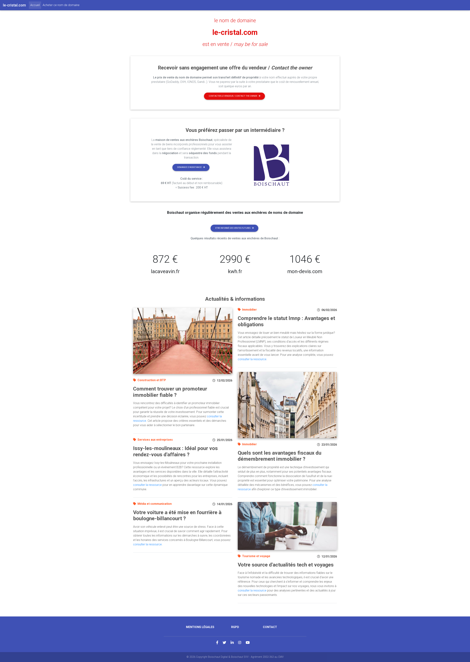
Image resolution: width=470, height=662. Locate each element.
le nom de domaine (235, 21)
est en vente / (235, 44)
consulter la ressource (147, 485)
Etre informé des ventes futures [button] (232, 228)
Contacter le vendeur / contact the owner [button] (233, 96)
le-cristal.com (235, 32)
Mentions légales (200, 627)
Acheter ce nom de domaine (61, 5)
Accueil (35, 5)
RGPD (235, 627)
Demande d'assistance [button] (189, 167)
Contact (270, 627)
